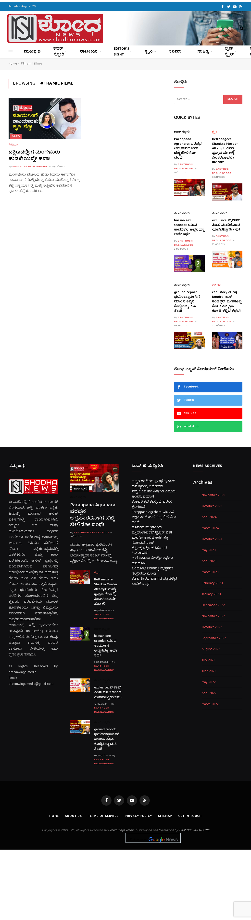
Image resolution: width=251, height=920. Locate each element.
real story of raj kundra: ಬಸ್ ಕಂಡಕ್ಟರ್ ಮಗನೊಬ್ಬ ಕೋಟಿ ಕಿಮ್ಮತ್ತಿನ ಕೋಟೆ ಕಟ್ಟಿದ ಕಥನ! (226, 301)
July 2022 (208, 660)
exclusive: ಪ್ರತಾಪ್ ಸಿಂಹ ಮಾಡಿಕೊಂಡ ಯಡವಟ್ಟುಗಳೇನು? (226, 225)
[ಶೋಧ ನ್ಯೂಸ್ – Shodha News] (55, 28)
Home (13, 64)
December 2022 (213, 605)
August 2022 (211, 649)
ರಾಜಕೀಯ (89, 52)
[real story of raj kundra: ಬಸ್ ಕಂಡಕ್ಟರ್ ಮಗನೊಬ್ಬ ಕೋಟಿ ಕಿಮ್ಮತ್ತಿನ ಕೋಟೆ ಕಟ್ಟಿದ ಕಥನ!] (227, 340)
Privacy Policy (138, 816)
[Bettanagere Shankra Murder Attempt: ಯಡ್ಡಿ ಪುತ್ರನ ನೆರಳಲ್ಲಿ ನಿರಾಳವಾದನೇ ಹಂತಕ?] (227, 191)
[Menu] (11, 51)
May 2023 (209, 550)
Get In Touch (190, 816)
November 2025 (213, 495)
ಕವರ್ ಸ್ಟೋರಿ (58, 52)
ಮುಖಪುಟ (32, 52)
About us (73, 816)
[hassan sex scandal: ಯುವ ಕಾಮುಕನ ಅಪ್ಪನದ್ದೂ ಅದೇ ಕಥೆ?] (189, 263)
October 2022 (212, 627)
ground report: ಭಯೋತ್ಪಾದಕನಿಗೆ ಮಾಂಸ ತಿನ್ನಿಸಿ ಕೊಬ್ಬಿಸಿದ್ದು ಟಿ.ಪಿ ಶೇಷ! (187, 301)
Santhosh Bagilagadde (30, 166)
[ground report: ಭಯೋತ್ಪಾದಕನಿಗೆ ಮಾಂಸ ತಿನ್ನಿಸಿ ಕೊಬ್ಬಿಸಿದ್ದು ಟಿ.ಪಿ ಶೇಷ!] (189, 340)
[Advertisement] (125, 884)
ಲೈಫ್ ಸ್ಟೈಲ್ (229, 52)
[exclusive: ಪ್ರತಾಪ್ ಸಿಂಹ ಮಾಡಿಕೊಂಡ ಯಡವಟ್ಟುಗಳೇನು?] (227, 259)
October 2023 (212, 539)
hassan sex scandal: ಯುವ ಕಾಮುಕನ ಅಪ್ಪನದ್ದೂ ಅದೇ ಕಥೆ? (189, 227)
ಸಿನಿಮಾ (175, 52)
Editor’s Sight (121, 52)
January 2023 (211, 594)
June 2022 (209, 671)
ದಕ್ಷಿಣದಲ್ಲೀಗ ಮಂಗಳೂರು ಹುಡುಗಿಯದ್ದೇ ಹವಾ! (34, 155)
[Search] (241, 28)
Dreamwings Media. (121, 830)
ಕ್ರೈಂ (148, 52)
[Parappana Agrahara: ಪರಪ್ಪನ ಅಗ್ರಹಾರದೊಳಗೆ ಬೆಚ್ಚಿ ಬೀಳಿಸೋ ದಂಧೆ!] (189, 187)
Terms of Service (103, 816)
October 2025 (212, 506)
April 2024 (209, 517)
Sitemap (165, 816)
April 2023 (209, 561)
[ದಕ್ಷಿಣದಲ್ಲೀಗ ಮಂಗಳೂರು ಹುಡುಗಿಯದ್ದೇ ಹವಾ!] (45, 118)
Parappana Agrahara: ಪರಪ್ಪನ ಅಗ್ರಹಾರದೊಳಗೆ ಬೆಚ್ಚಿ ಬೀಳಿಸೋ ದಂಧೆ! (188, 148)
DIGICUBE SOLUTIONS (194, 830)
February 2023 (212, 583)
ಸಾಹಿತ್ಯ (203, 52)
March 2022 (210, 704)
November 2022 (213, 616)
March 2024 (210, 528)
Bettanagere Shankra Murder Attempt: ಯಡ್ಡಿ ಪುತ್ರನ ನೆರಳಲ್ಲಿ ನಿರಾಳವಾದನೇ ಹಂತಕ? (225, 151)
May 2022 (209, 682)
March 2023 (210, 572)
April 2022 (209, 693)
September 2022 (214, 638)
